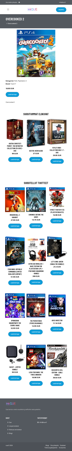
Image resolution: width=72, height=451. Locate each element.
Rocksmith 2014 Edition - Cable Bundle (57, 372)
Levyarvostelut (14, 426)
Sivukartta (62, 448)
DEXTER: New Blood (36, 151)
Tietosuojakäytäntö (50, 448)
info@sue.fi (62, 2)
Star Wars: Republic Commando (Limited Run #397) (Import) (15, 271)
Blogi (10, 433)
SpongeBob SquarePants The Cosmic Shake (15, 322)
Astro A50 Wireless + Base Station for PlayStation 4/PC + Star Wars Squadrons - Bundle (36, 269)
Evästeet (63, 445)
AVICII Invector (57, 320)
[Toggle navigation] (8, 9)
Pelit (15, 81)
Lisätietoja (12, 94)
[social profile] (19, 2)
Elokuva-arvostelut (15, 430)
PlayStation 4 (22, 81)
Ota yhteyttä (54, 445)
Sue (10, 422)
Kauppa (61, 10)
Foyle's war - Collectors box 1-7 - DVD (57, 150)
